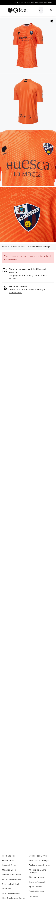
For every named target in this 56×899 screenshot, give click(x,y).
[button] (28, 289)
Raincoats (33, 896)
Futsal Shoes (8, 860)
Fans (4, 246)
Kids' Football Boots (11, 893)
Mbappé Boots (9, 870)
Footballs (6, 888)
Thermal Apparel (37, 877)
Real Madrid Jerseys (39, 860)
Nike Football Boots (11, 884)
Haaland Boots (9, 865)
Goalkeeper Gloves (38, 856)
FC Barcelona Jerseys (39, 865)
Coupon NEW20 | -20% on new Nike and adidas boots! (24, 2)
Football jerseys (36, 891)
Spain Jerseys (35, 886)
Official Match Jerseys (39, 246)
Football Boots (8, 856)
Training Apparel (37, 882)
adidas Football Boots (12, 879)
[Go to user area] (51, 10)
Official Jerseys (17, 246)
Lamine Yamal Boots (11, 874)
